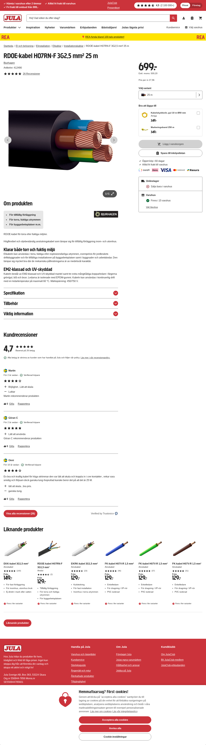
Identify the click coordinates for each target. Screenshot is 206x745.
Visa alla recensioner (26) (20, 513)
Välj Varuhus (152, 207)
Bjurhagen (9, 63)
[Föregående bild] (7, 140)
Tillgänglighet (78, 681)
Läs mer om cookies (101, 711)
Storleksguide (78, 665)
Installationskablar (73, 46)
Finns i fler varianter (15, 604)
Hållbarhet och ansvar (128, 665)
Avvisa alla (115, 728)
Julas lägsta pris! (133, 27)
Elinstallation (43, 46)
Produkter (10, 27)
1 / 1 (107, 193)
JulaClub (112, 3)
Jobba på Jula (123, 670)
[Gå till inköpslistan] (192, 18)
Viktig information (18, 314)
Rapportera (24, 404)
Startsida (8, 46)
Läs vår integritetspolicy (125, 711)
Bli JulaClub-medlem (172, 660)
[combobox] (102, 18)
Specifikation (14, 293)
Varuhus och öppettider (83, 654)
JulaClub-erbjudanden (173, 665)
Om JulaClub (168, 654)
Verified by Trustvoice (102, 513)
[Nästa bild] (113, 140)
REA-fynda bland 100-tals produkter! (104, 37)
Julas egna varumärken (128, 660)
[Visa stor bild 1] (61, 140)
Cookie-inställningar (115, 736)
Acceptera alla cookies (115, 720)
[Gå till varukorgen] (200, 18)
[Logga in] (183, 18)
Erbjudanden (88, 27)
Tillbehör (11, 303)
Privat (185, 5)
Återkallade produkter (82, 676)
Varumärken (67, 27)
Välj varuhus (195, 27)
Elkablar (56, 46)
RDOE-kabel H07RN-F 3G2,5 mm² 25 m (107, 46)
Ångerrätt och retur (81, 670)
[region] (103, 715)
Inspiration (33, 27)
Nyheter (50, 27)
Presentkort (113, 7)
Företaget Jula (124, 654)
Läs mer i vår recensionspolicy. (95, 357)
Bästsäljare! (109, 27)
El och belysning (24, 46)
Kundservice (173, 27)
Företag (196, 5)
